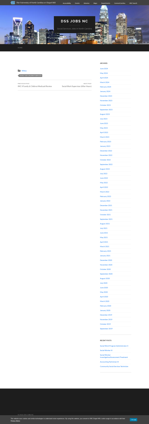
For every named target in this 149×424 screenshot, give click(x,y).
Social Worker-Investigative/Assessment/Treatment (114, 356)
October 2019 (105, 324)
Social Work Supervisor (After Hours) (77, 85)
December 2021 (106, 205)
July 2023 (103, 119)
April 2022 (104, 187)
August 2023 (105, 114)
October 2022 (105, 160)
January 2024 (105, 91)
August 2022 (105, 169)
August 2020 (105, 278)
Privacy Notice (15, 421)
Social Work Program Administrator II (114, 346)
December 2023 (106, 96)
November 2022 (106, 155)
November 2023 (106, 100)
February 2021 (105, 251)
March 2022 (104, 192)
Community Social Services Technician (114, 366)
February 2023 (105, 141)
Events (77, 3)
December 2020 (106, 260)
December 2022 (106, 151)
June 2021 (104, 233)
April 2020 (104, 297)
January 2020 (105, 310)
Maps (95, 3)
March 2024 (104, 82)
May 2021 (104, 237)
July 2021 (103, 228)
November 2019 (106, 319)
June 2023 (104, 123)
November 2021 (106, 210)
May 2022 (104, 182)
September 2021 (106, 219)
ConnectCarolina (119, 3)
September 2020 (106, 274)
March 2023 (104, 137)
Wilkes (24, 71)
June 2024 (104, 68)
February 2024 (105, 87)
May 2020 (104, 292)
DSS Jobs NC (74, 21)
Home (20, 48)
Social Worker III (106, 350)
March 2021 (104, 246)
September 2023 (106, 109)
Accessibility (67, 3)
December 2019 (106, 315)
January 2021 (105, 256)
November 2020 (106, 265)
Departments (105, 3)
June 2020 (104, 287)
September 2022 (106, 164)
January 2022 (105, 201)
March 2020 (104, 301)
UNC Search (133, 3)
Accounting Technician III (109, 362)
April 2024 (104, 78)
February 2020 (105, 306)
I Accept (133, 420)
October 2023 (105, 105)
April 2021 (104, 242)
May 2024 (104, 73)
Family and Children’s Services (31, 75)
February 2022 (105, 196)
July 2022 (103, 173)
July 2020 (103, 283)
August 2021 (105, 224)
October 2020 (105, 269)
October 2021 (105, 214)
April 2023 (104, 132)
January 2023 (105, 146)
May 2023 (104, 128)
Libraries (86, 3)
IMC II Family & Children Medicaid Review (35, 85)
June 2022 (104, 178)
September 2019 (106, 329)
